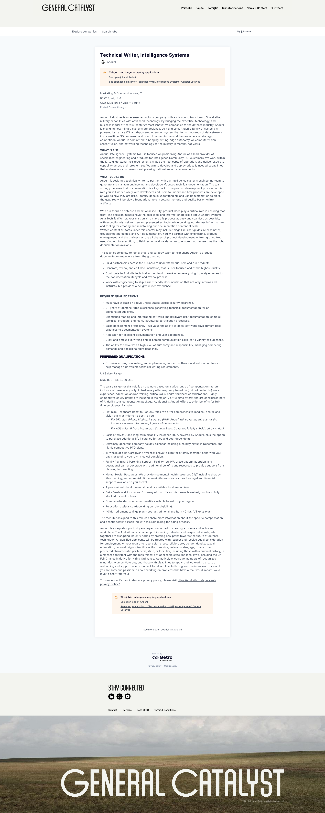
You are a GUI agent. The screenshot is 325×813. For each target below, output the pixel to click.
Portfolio (186, 8)
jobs (109, 31)
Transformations (232, 8)
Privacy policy (154, 666)
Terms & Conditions (165, 709)
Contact (112, 709)
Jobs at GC (143, 709)
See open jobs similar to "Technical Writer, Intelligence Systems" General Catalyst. (154, 81)
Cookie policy (170, 666)
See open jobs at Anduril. (123, 77)
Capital (200, 8)
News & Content (257, 8)
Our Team (277, 8)
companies (84, 31)
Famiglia (213, 8)
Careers (127, 709)
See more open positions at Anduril (162, 629)
